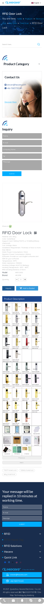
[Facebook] (5, 562)
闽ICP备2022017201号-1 (28, 592)
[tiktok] (20, 562)
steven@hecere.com (16, 84)
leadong (30, 595)
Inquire (8, 288)
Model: (5, 272)
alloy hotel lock (9, 474)
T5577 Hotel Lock (10, 470)
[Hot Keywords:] (39, 44)
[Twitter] (13, 562)
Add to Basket (29, 288)
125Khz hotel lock (27, 470)
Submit (11, 174)
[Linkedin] (9, 562)
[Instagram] (16, 562)
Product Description (14, 299)
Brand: (5, 275)
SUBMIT (22, 524)
